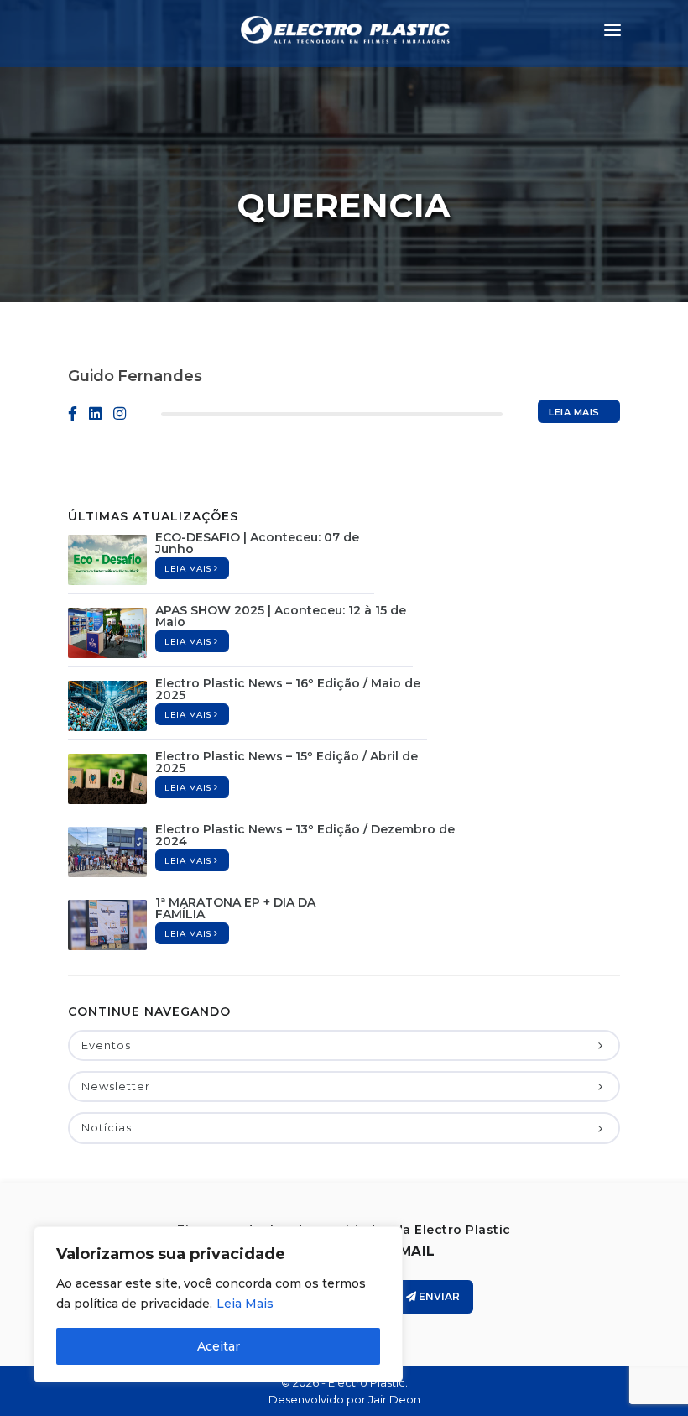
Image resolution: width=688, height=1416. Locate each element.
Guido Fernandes (135, 376)
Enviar (438, 1296)
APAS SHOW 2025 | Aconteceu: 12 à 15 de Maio (280, 616)
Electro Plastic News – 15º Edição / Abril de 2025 (286, 762)
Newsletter (115, 1086)
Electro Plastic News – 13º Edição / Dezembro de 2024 (305, 835)
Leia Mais (245, 1303)
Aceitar (218, 1346)
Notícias (106, 1127)
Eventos (106, 1045)
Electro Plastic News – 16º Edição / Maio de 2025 (287, 689)
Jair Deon (394, 1399)
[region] (218, 1304)
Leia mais (574, 412)
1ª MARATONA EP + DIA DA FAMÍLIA (235, 908)
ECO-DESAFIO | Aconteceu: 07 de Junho (257, 543)
